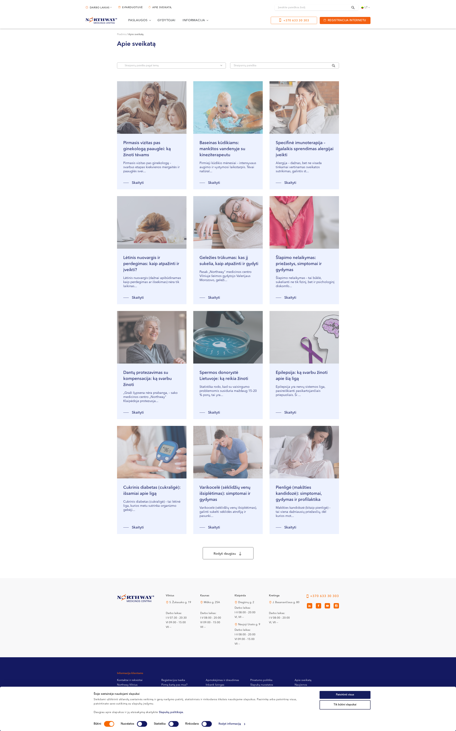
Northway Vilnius (127, 685)
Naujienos (301, 685)
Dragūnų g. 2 (246, 602)
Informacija (194, 20)
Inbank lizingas (215, 685)
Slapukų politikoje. (171, 712)
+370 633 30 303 (296, 20)
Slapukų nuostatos (261, 685)
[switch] (142, 724)
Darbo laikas (100, 7)
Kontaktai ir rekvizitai (129, 680)
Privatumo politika (261, 680)
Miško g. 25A (212, 602)
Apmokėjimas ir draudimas (222, 680)
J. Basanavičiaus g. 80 (286, 602)
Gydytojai (166, 20)
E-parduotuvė (132, 7)
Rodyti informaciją (230, 724)
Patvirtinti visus (345, 694)
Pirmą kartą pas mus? (174, 685)
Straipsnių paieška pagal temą (142, 65)
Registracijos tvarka (173, 680)
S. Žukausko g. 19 (180, 602)
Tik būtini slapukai (345, 704)
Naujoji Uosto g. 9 (249, 624)
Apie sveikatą (161, 7)
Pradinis (121, 34)
